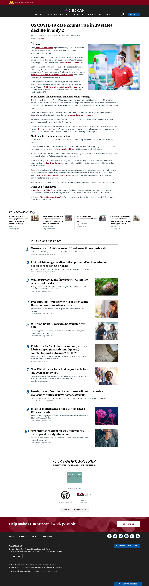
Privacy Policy (52, 571)
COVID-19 (40, 38)
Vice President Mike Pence (45, 190)
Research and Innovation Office (20, 571)
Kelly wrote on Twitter (48, 129)
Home (12, 536)
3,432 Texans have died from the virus (60, 87)
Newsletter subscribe (126, 546)
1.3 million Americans (50, 197)
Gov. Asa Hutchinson (66, 149)
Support (134, 14)
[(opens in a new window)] (21, 2)
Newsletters (94, 14)
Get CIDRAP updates (128, 584)
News (39, 14)
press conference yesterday (80, 115)
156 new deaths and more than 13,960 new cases (52, 74)
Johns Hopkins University (72, 62)
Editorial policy (27, 536)
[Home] (74, 9)
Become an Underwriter (74, 510)
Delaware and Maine (44, 47)
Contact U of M (39, 571)
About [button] (108, 14)
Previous (31, 212)
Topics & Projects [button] (56, 14)
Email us (16, 556)
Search (122, 14)
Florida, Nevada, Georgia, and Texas (53, 175)
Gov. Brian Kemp (52, 163)
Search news (47, 536)
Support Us (128, 524)
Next (34, 212)
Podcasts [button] (77, 14)
